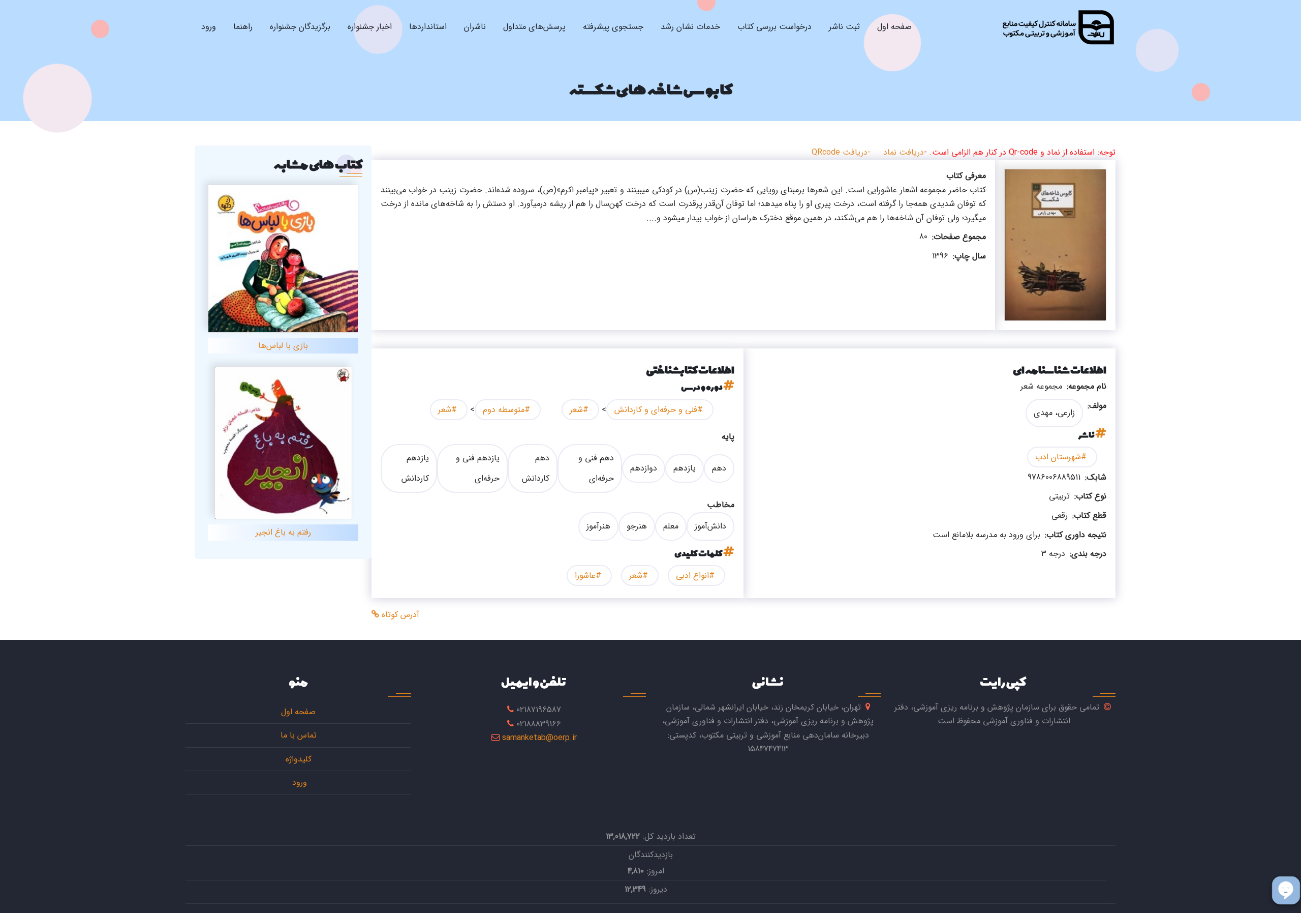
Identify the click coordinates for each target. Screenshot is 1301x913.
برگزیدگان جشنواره (300, 26)
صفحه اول (894, 26)
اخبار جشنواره (370, 26)
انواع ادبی (692, 575)
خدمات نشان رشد (690, 26)
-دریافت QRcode (841, 152)
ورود (208, 26)
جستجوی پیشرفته (613, 26)
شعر (576, 409)
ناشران (475, 26)
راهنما (243, 26)
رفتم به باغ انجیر (283, 532)
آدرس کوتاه (399, 614)
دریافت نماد (903, 152)
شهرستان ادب (1058, 457)
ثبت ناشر (844, 26)
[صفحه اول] (1058, 27)
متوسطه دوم (503, 409)
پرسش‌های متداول (534, 26)
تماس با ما (299, 735)
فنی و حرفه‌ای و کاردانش (655, 409)
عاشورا (585, 575)
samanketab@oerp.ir (539, 737)
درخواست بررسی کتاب (774, 26)
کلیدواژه (299, 759)
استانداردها (428, 26)
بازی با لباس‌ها (283, 345)
